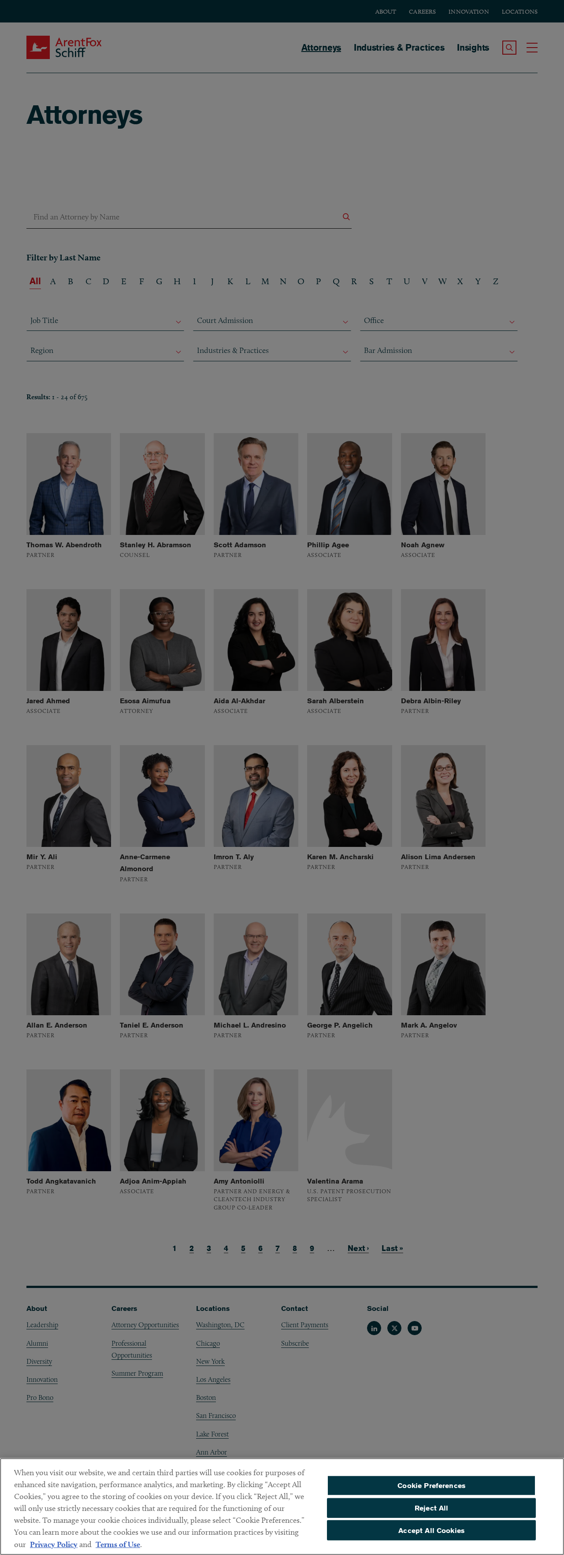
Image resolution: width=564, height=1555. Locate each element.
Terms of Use (118, 1544)
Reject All (432, 1508)
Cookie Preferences (431, 1485)
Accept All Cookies (431, 1530)
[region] (282, 1506)
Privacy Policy (54, 1544)
